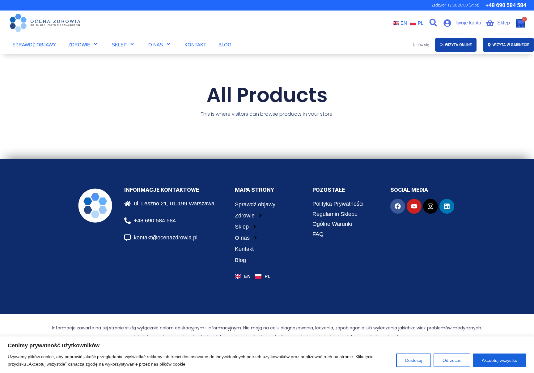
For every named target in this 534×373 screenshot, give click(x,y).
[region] (267, 354)
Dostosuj (413, 360)
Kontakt (195, 44)
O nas (155, 44)
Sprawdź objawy (34, 44)
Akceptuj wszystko (499, 360)
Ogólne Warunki (332, 224)
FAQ (318, 234)
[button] (433, 23)
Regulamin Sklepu (335, 214)
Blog (224, 44)
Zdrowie (79, 44)
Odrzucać (452, 360)
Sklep (119, 44)
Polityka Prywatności (337, 204)
